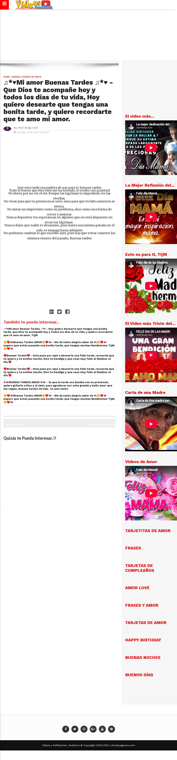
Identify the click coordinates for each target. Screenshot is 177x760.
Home (6, 77)
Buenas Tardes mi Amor (26, 77)
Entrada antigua (15, 425)
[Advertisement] (88, 36)
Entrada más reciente (101, 425)
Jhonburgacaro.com (122, 745)
